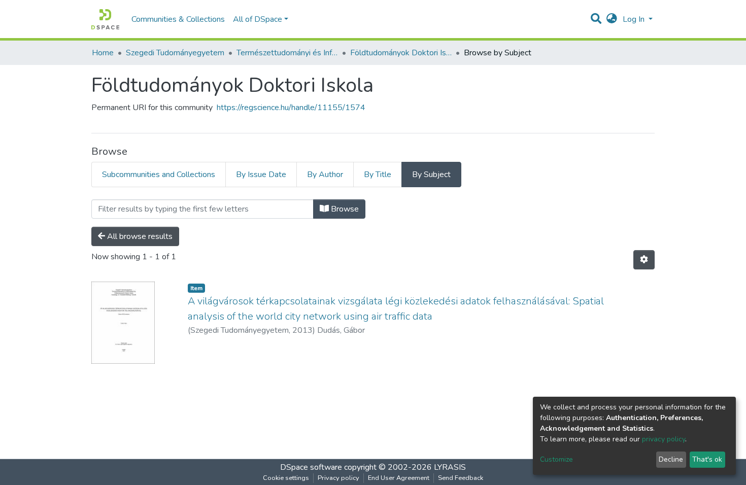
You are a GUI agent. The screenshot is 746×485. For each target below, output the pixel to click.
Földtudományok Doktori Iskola (401, 52)
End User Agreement (398, 477)
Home (103, 52)
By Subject (431, 174)
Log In (635, 19)
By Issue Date (261, 174)
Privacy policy (338, 477)
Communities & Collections (178, 19)
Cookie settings (286, 477)
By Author (325, 174)
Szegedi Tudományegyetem (175, 52)
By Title (377, 174)
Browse (344, 209)
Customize (556, 459)
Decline (671, 459)
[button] (612, 19)
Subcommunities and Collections (158, 174)
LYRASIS (450, 467)
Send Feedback (460, 477)
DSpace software (311, 467)
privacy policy (663, 439)
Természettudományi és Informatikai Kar (287, 52)
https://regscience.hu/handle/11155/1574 (291, 107)
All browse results (139, 236)
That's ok (707, 459)
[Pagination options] (644, 259)
